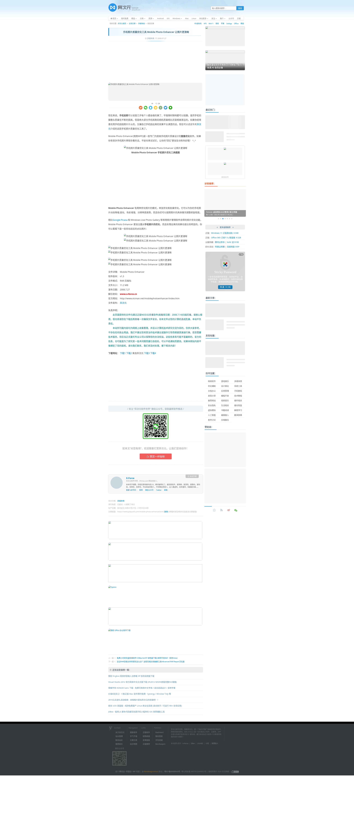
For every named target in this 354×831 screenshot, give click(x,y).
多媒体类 (141, 24)
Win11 (211, 23)
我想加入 (215, 743)
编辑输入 (225, 415)
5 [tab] (227, 218)
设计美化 (225, 386)
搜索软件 (133, 732)
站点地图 (133, 744)
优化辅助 (212, 386)
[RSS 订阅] (221, 510)
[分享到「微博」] (140, 107)
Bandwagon (160, 744)
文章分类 (133, 740)
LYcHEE (200, 743)
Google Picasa (120, 219)
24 (159, 103)
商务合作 (225, 177)
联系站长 (119, 740)
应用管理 (225, 391)
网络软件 (212, 381)
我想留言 (119, 744)
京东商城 (159, 740)
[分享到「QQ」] (150, 107)
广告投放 (235, 771)
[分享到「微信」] (145, 107)
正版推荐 (146, 744)
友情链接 (146, 740)
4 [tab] (225, 218)
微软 (217, 23)
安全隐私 (212, 405)
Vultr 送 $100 (233, 242)
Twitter (159, 490)
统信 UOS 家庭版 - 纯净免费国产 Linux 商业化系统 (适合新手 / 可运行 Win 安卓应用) (145, 705)
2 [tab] (220, 218)
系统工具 (238, 386)
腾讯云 (122, 771)
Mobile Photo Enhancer (120, 136)
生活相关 (225, 405)
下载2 (129, 353)
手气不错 (133, 736)
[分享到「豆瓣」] (160, 107)
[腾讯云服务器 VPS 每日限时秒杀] (225, 149)
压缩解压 (225, 420)
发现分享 (212, 395)
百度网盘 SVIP (233, 246)
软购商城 (146, 736)
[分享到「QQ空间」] (155, 107)
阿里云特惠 (220, 246)
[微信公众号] (236, 510)
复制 (166, 511)
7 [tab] (231, 218)
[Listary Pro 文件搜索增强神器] (225, 164)
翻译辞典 (238, 415)
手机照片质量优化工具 (133, 128)
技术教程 (238, 395)
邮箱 (165, 490)
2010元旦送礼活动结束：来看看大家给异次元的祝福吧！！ (133, 699)
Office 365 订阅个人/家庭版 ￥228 (226, 237)
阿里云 (129, 771)
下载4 (153, 353)
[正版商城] (214, 510)
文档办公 (212, 391)
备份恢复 (238, 405)
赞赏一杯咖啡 (157, 456)
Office (236, 23)
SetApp (229, 23)
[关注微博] (229, 510)
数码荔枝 (159, 736)
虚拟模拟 (212, 410)
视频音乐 (225, 400)
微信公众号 (149, 490)
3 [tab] (222, 218)
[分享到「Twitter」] (165, 107)
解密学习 (238, 410)
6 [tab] (229, 218)
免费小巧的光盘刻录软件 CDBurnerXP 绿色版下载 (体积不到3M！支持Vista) (147, 658)
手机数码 (238, 391)
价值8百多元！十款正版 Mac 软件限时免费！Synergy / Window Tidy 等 (139, 693)
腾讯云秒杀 (220, 242)
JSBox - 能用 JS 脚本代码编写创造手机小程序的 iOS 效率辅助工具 (136, 711)
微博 (141, 490)
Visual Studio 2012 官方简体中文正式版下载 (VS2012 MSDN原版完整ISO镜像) (142, 682)
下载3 (147, 353)
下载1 (123, 353)
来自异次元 (137, 353)
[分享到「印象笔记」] (170, 107)
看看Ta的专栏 (131, 490)
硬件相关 (238, 400)
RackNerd (159, 732)
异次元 (123, 302)
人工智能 (212, 415)
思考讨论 (212, 420)
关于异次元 (119, 732)
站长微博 (119, 736)
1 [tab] (218, 218)
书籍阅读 (225, 410)
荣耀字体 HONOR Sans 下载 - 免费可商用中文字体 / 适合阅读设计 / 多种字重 (141, 688)
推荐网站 (212, 400)
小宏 (207, 743)
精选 (242, 23)
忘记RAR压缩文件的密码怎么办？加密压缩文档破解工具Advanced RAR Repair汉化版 (150, 661)
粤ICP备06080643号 (172, 771)
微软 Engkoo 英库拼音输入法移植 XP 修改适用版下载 (131, 676)
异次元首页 (122, 24)
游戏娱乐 (225, 381)
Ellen (193, 743)
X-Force (130, 478)
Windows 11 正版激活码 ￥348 (224, 233)
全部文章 (132, 24)
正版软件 (146, 732)
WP (134, 771)
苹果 (222, 23)
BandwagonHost (151, 771)
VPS (205, 23)
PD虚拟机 (198, 23)
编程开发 (225, 395)
